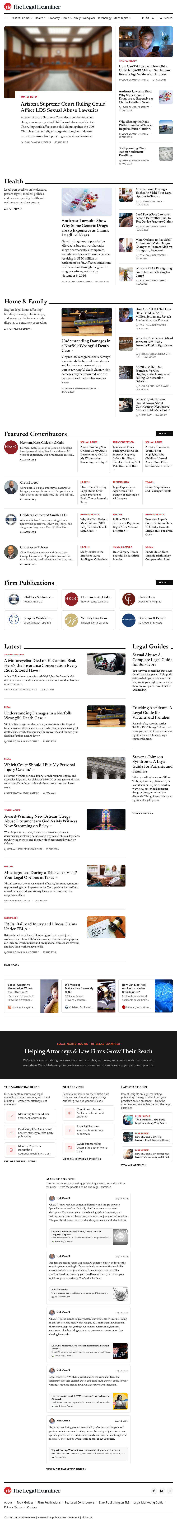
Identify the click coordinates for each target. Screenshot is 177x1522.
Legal (7, 707)
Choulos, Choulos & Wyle (153, 386)
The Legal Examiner (23, 1517)
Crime (149, 546)
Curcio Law (145, 415)
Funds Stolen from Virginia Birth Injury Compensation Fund (158, 556)
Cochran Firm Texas (150, 201)
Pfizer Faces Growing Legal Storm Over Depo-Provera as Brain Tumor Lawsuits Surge (94, 495)
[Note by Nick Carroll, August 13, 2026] (88, 1388)
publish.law (59, 1517)
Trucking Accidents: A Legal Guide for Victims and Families (152, 713)
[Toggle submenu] (31, 18)
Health (85, 482)
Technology (121, 482)
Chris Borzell (29, 482)
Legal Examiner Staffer (37, 142)
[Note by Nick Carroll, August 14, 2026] (88, 1334)
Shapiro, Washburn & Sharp (80, 388)
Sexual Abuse (29, 97)
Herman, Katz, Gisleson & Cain (42, 443)
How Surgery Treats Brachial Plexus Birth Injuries (126, 556)
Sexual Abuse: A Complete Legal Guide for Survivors (152, 660)
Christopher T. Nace (34, 547)
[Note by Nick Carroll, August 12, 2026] (88, 1440)
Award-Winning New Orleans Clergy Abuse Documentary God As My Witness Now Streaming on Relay (93, 455)
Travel (149, 482)
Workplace (11, 918)
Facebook (73, 1517)
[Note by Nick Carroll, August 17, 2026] (88, 1277)
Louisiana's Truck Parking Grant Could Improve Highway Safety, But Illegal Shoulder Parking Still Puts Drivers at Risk (126, 457)
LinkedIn (87, 1517)
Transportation (123, 442)
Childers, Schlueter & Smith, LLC (43, 515)
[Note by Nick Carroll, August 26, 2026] (88, 1220)
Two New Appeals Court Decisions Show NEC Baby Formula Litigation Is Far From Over (159, 527)
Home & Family (128, 61)
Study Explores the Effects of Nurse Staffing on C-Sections (93, 556)
